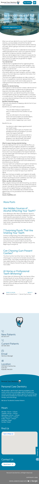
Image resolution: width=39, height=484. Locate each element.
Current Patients (10, 343)
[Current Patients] (2, 340)
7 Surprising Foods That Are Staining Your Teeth (18, 231)
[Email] (2, 351)
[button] (34, 2)
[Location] (2, 361)
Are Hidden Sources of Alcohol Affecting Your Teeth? (19, 209)
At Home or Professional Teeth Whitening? (16, 272)
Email (4, 353)
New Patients (8, 334)
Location (6, 364)
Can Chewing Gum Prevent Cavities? (17, 252)
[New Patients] (2, 331)
